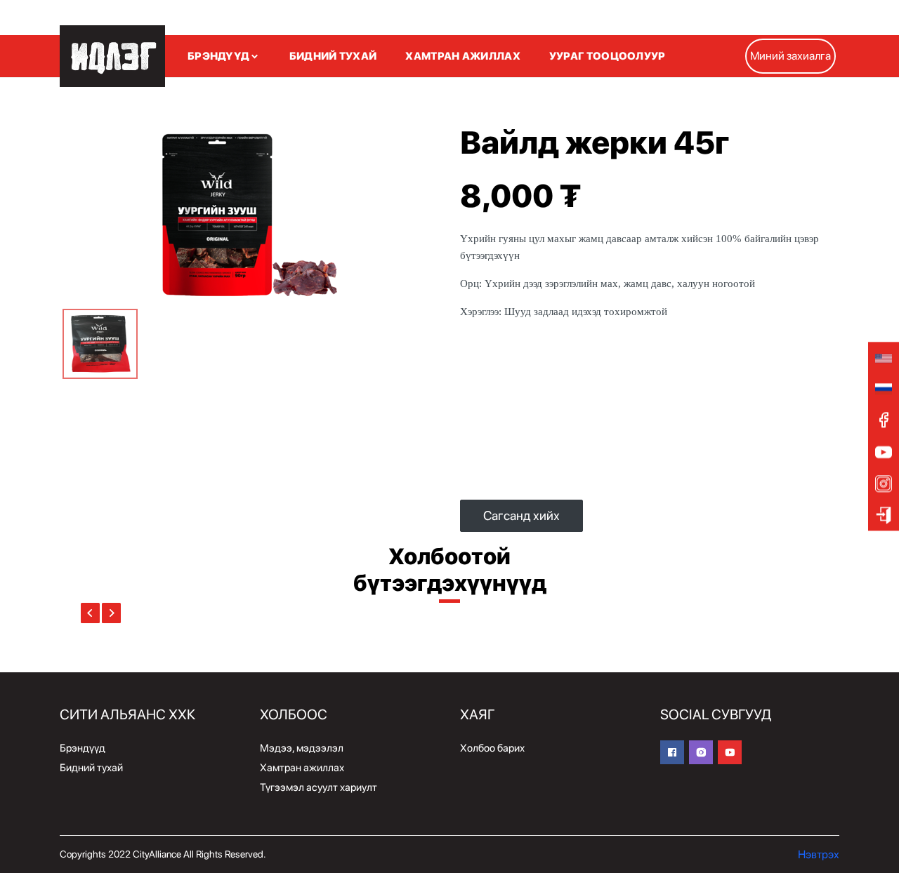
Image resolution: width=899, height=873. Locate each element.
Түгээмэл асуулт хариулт (318, 787)
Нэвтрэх (818, 854)
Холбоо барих (492, 748)
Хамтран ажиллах (302, 767)
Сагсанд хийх (521, 515)
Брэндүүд (82, 748)
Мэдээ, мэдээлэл (301, 748)
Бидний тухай (91, 767)
